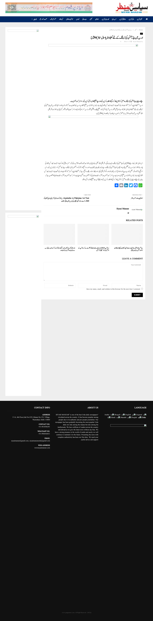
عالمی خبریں (131, 19)
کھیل (91, 19)
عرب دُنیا (114, 19)
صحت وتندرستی (43, 19)
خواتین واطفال (69, 19)
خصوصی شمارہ (53, 19)
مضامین (97, 19)
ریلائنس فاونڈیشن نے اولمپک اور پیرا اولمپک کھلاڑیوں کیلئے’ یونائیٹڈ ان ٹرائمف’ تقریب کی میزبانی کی (128, 249)
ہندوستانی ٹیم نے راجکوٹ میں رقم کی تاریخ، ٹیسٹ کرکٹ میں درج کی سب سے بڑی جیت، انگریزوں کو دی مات (60, 249)
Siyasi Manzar (137, 42)
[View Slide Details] (48, 7)
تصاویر (77, 19)
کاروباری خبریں (105, 19)
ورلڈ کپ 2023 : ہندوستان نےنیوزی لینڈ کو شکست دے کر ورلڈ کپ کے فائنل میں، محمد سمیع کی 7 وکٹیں (93, 249)
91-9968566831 (44, 434)
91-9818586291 (44, 427)
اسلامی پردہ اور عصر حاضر (137, 198)
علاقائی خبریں (122, 19)
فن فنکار (61, 19)
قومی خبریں (139, 19)
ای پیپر (35, 19)
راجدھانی (84, 19)
